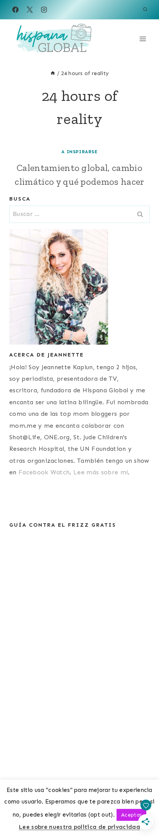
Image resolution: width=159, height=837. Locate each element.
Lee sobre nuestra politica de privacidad (79, 827)
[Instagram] (44, 9)
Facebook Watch (44, 472)
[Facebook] (15, 9)
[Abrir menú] (142, 39)
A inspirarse (79, 151)
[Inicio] (53, 73)
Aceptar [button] (131, 815)
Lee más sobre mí (100, 472)
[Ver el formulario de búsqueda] (145, 9)
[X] (30, 9)
